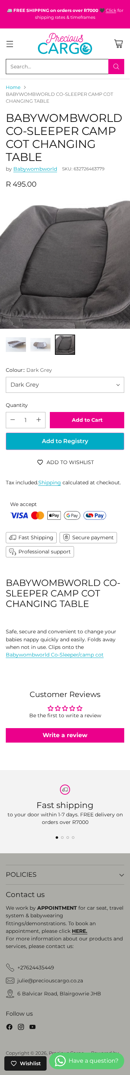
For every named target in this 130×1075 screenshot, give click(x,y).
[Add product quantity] (38, 420)
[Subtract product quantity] (12, 420)
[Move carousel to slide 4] (73, 837)
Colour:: (29, 370)
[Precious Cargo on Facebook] (9, 1028)
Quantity (17, 405)
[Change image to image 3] (65, 345)
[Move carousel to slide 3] (67, 837)
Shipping (49, 482)
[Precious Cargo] (65, 44)
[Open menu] (9, 43)
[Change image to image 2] (40, 345)
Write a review (65, 735)
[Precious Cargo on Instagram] (21, 1028)
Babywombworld (35, 169)
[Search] (116, 66)
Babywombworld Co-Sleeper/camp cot (55, 654)
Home (13, 87)
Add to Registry (65, 441)
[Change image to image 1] (16, 345)
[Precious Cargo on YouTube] (32, 1028)
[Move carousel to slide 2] (62, 837)
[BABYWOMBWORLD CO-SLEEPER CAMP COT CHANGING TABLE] (65, 264)
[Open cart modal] (118, 43)
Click (111, 10)
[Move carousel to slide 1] (57, 837)
